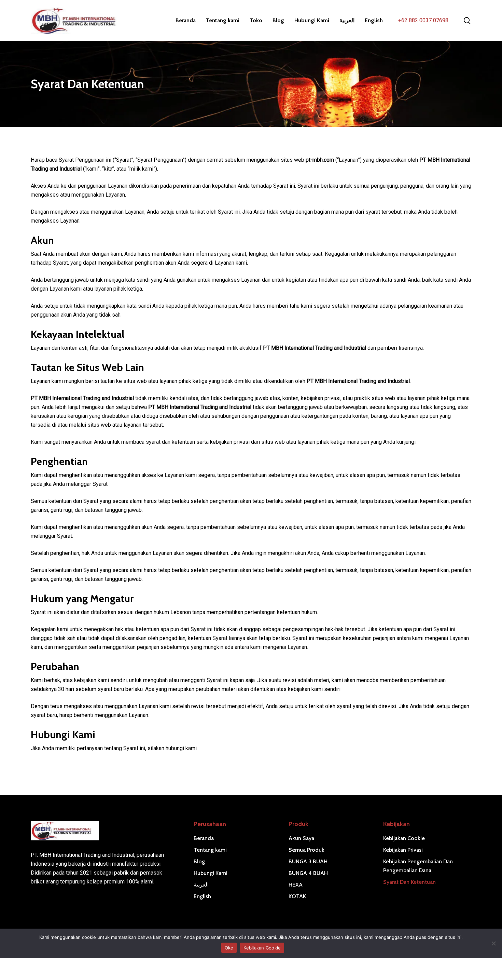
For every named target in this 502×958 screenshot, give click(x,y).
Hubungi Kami (210, 873)
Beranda (204, 838)
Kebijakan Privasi (403, 850)
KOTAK (297, 896)
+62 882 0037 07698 (423, 20)
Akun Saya (301, 838)
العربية (201, 884)
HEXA (296, 884)
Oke (229, 947)
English (202, 896)
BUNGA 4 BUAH (308, 873)
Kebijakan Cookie (404, 838)
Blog (199, 861)
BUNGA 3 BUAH (308, 861)
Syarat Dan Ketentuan (409, 882)
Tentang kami (210, 850)
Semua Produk (306, 850)
